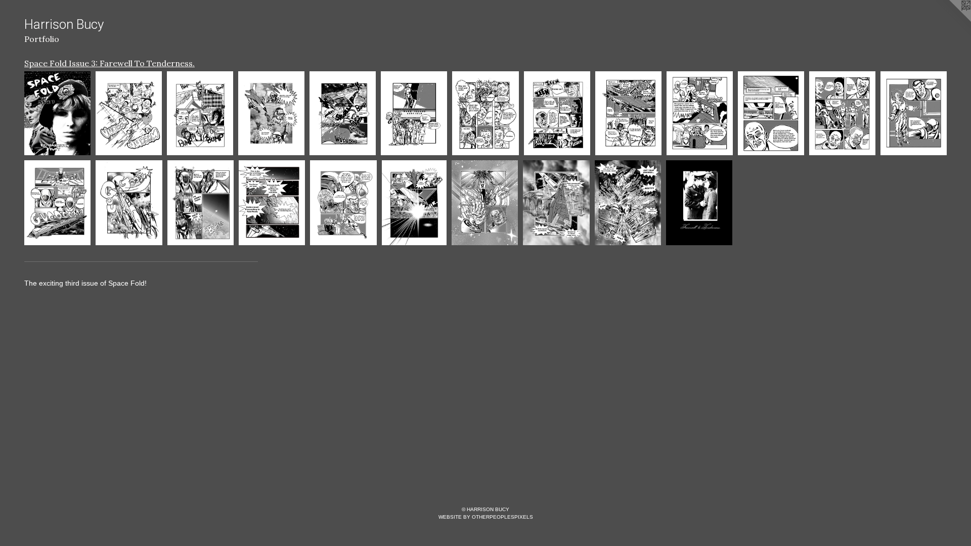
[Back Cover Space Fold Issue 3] (699, 202)
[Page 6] (485, 113)
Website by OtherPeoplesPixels (485, 517)
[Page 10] (771, 113)
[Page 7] (557, 113)
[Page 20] (556, 202)
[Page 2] (200, 113)
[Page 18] (414, 202)
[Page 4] (343, 113)
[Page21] (628, 202)
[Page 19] (485, 202)
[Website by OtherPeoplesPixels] (951, 20)
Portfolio (41, 39)
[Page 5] (414, 113)
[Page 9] (700, 113)
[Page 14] (129, 202)
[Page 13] (57, 202)
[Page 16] (272, 202)
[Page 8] (628, 113)
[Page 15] (200, 202)
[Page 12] (913, 113)
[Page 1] (129, 113)
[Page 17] (343, 202)
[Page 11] (842, 113)
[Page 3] (271, 113)
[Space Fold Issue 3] (57, 113)
